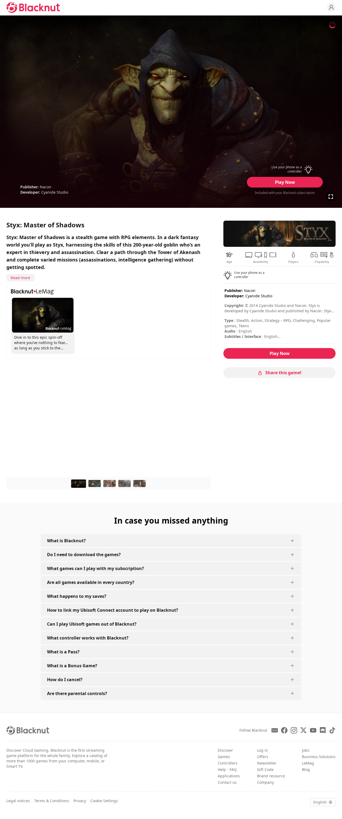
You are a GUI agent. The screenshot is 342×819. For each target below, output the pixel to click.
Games (224, 756)
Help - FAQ (227, 769)
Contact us (227, 782)
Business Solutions (319, 756)
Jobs (305, 750)
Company (265, 782)
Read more (20, 277)
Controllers (228, 763)
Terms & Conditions (51, 800)
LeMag (308, 763)
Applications (229, 775)
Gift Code (265, 769)
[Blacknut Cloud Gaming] (33, 7)
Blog (306, 769)
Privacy (79, 800)
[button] (285, 169)
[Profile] (331, 7)
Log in (262, 750)
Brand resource (271, 775)
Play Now (285, 182)
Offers (262, 756)
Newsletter (267, 763)
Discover (225, 750)
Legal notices (18, 800)
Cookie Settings (104, 800)
